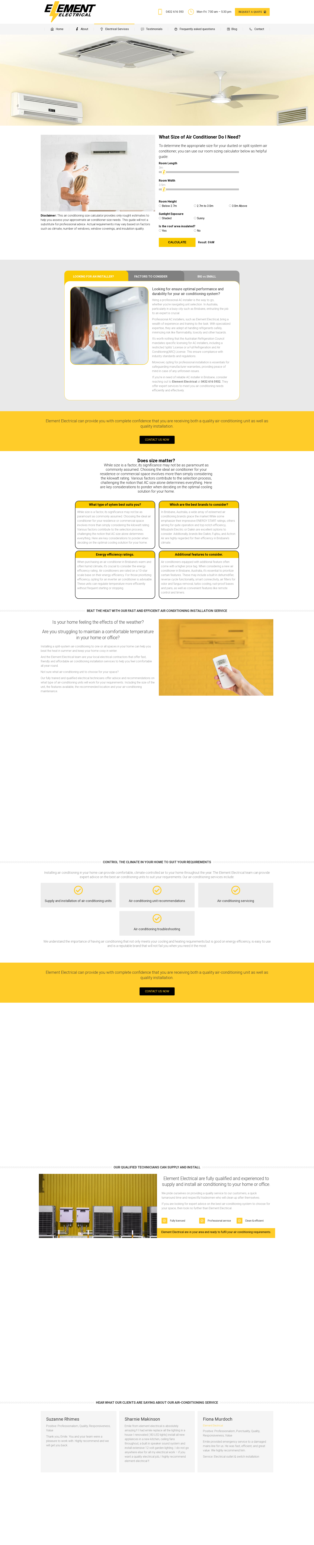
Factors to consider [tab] (150, 276)
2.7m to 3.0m (205, 206)
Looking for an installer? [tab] (93, 276)
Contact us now (157, 439)
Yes (164, 230)
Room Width (167, 180)
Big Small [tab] (207, 276)
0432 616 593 (175, 11)
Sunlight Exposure (171, 214)
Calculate (177, 242)
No (199, 230)
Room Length (168, 163)
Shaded (167, 218)
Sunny (201, 218)
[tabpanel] (152, 340)
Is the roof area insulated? (177, 226)
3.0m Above (239, 206)
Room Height (168, 201)
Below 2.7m (169, 206)
